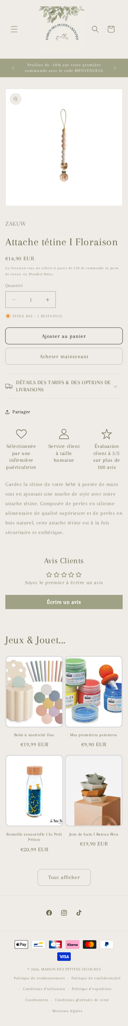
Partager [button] (21, 411)
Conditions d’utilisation (44, 988)
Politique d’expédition (91, 988)
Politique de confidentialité (96, 978)
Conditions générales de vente (82, 1000)
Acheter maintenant (64, 356)
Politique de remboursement (39, 978)
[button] (14, 29)
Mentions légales (67, 1011)
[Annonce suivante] (115, 68)
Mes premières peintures (93, 735)
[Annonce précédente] (13, 68)
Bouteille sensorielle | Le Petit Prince (34, 837)
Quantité (14, 285)
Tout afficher (64, 877)
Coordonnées (36, 1000)
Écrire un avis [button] (64, 602)
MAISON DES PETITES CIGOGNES (71, 969)
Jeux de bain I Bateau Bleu (93, 834)
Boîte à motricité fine (34, 735)
